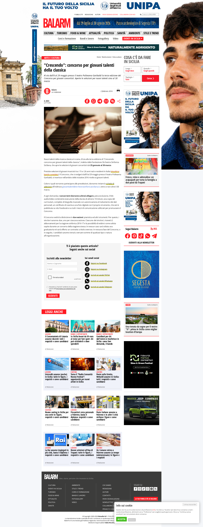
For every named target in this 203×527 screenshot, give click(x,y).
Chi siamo (107, 485)
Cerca (149, 78)
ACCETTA (121, 519)
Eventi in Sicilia (55, 488)
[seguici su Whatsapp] (147, 489)
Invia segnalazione (111, 499)
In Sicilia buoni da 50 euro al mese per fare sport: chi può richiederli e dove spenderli (82, 340)
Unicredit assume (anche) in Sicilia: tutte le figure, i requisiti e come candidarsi (56, 377)
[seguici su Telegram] (151, 489)
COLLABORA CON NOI (127, 14)
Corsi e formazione (67, 38)
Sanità (51, 506)
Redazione (50, 349)
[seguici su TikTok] (143, 489)
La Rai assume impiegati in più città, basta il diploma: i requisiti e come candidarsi (57, 453)
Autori (106, 492)
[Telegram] (87, 287)
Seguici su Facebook (99, 263)
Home (99, 57)
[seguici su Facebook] (135, 489)
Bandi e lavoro (87, 38)
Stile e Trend (77, 488)
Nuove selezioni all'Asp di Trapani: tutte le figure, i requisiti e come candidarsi (82, 453)
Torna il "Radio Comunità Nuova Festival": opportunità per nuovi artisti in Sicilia (81, 378)
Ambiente (76, 485)
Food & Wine (53, 495)
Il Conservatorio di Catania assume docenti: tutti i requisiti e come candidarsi (56, 339)
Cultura (51, 485)
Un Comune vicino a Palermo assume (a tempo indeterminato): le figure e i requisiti (108, 454)
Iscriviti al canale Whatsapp (102, 281)
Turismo (52, 492)
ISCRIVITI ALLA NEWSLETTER (141, 242)
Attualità (52, 499)
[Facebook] (87, 263)
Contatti (107, 495)
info (154, 510)
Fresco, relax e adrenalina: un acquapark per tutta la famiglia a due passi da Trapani (141, 179)
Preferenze (132, 520)
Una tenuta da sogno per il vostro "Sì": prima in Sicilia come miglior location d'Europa (141, 329)
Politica (51, 502)
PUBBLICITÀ (78, 14)
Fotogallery (103, 38)
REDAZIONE (89, 14)
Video (115, 38)
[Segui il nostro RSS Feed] (155, 489)
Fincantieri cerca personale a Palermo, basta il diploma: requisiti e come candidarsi (82, 416)
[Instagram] (87, 269)
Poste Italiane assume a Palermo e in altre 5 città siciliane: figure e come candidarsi (107, 416)
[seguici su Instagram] (139, 489)
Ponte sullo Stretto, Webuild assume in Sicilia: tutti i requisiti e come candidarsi (107, 378)
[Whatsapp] (87, 281)
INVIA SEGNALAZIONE (110, 14)
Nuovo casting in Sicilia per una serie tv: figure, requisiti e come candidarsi (56, 415)
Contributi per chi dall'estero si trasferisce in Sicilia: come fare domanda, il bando (107, 340)
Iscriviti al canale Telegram (101, 287)
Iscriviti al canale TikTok (100, 275)
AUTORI (97, 14)
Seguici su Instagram (99, 269)
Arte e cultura (117, 57)
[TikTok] (87, 275)
